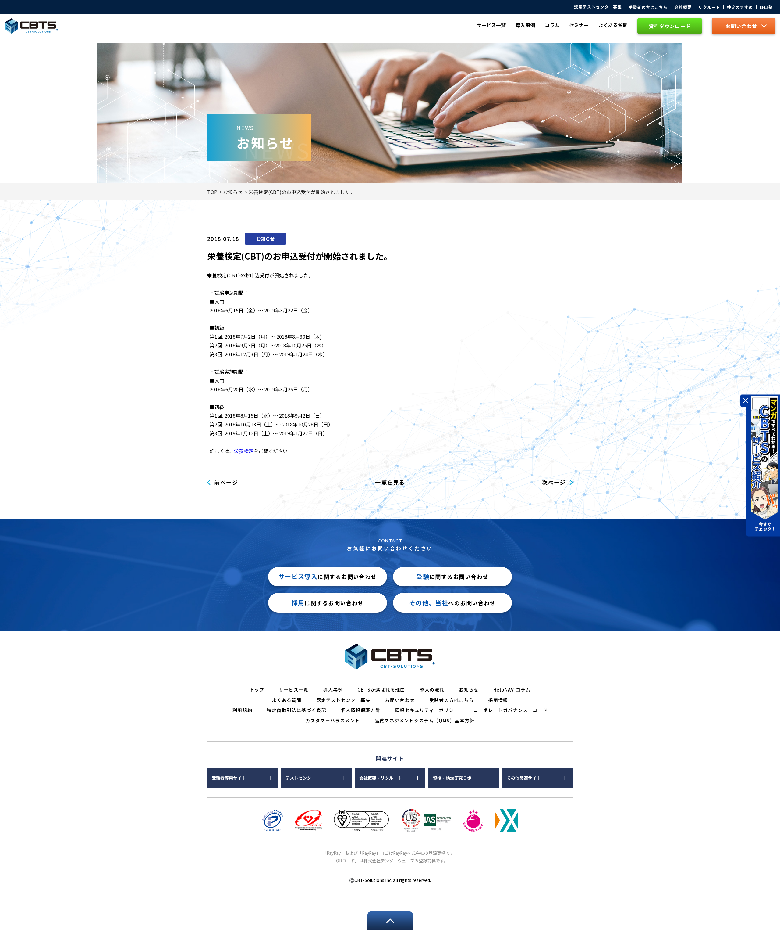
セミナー (579, 25)
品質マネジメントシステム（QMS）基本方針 (424, 720)
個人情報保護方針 (361, 710)
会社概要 (683, 7)
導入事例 (525, 25)
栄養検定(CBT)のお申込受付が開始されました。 (302, 192)
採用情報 (498, 700)
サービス (491, 25)
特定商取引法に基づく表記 (296, 710)
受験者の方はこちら (648, 7)
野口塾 (766, 7)
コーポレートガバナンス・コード (510, 710)
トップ (257, 689)
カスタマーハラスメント (333, 720)
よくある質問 (613, 25)
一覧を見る (390, 482)
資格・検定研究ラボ (452, 778)
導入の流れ (432, 689)
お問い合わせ (400, 700)
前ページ (226, 482)
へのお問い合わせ (452, 602)
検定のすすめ (740, 7)
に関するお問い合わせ (327, 576)
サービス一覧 (293, 689)
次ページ (554, 482)
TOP (212, 192)
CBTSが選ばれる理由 (381, 689)
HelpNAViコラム (511, 689)
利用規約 (242, 710)
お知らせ (233, 192)
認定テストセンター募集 (598, 7)
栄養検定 (244, 451)
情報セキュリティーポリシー (427, 710)
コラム (552, 25)
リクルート (709, 7)
